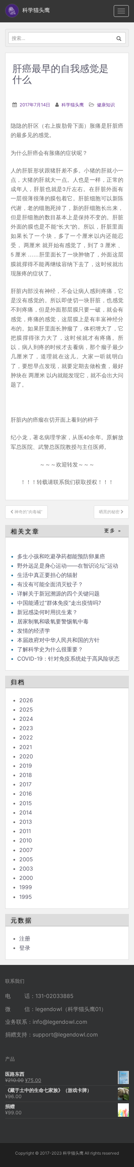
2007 (26, 850)
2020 (26, 756)
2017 (25, 784)
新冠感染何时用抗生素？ (47, 612)
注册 (24, 938)
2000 (26, 877)
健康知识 (106, 104)
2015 (25, 803)
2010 (25, 840)
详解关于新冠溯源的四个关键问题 (58, 593)
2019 (25, 765)
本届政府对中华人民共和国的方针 (58, 640)
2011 (25, 831)
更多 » (113, 530)
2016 (25, 793)
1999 (25, 887)
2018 (25, 774)
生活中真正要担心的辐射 (47, 574)
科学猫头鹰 (73, 104)
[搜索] (119, 38)
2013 (25, 821)
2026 (26, 700)
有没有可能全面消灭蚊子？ (50, 584)
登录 (24, 947)
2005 (26, 859)
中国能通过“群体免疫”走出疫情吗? (59, 602)
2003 (26, 868)
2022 (26, 737)
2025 (26, 709)
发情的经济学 (33, 630)
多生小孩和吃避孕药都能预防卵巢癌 (61, 556)
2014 (25, 812)
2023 (26, 728)
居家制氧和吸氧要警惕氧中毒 (53, 621)
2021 (25, 747)
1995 (25, 896)
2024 (26, 718)
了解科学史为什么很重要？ (50, 649)
